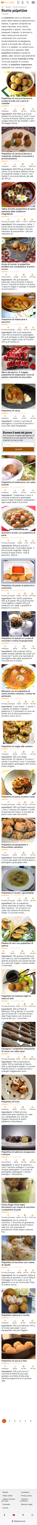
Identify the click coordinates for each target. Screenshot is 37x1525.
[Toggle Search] (27, 2)
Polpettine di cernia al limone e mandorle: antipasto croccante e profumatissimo (17, 156)
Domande (6, 1504)
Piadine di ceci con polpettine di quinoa (17, 944)
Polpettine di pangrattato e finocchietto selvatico (14, 845)
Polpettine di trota (10, 1101)
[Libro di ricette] (18, 2)
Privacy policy (26, 1496)
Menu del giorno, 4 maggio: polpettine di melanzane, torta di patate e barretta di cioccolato (17, 374)
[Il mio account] (22, 2)
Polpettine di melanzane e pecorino (14, 320)
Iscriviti (18, 449)
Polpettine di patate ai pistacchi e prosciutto (18, 586)
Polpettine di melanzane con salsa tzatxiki (18, 483)
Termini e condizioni (24, 1500)
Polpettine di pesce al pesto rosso (18, 796)
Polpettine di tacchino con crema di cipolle (17, 1263)
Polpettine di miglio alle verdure (17, 746)
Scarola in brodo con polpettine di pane (18, 534)
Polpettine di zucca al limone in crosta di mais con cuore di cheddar (16, 100)
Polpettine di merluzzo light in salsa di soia (16, 997)
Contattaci (25, 1492)
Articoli (5, 1508)
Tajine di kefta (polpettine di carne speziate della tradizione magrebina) (18, 211)
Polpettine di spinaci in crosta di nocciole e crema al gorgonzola (17, 639)
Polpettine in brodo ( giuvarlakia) (17, 893)
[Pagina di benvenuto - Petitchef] (2, 7)
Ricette (5, 1492)
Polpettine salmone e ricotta (15, 1315)
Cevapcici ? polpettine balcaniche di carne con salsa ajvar (18, 1050)
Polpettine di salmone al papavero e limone (18, 1153)
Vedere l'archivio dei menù (8, 1500)
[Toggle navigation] (33, 2)
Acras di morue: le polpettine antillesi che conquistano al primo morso (18, 266)
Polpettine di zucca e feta (14, 1361)
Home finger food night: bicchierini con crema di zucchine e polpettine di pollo (18, 1207)
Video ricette (7, 1496)
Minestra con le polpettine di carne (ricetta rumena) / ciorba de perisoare (18, 693)
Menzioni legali (26, 1504)
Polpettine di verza (10, 410)
